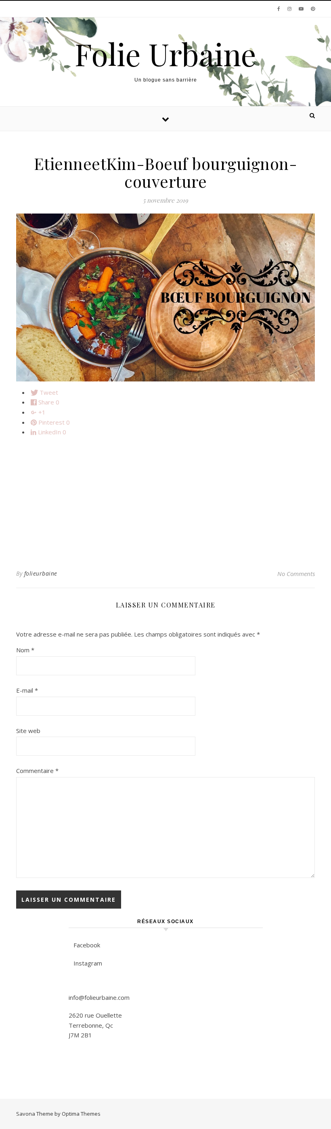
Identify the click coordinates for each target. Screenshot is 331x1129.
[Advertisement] (165, 499)
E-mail (27, 690)
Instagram (87, 963)
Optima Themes (81, 1113)
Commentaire (37, 771)
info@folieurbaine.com (99, 997)
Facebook (86, 945)
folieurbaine (40, 573)
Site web (28, 731)
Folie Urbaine (165, 54)
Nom (25, 650)
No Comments (296, 574)
